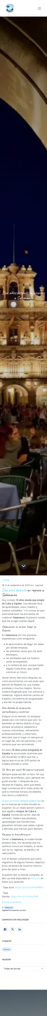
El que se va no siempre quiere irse (21, 800)
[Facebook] (5, 929)
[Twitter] (12, 929)
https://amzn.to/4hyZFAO (25, 896)
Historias (9, 908)
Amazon (35, 878)
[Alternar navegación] (39, 8)
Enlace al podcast (12, 902)
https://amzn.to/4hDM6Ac (29, 887)
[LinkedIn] (20, 929)
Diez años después (14, 590)
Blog (7, 580)
